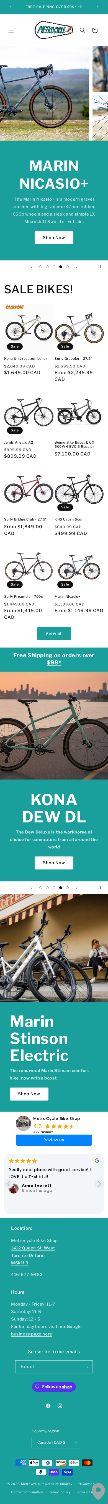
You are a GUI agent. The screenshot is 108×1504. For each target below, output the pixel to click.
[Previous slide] (31, 267)
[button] (11, 30)
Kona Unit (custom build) (25, 358)
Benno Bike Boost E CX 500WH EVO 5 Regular (74, 444)
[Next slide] (77, 267)
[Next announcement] (98, 7)
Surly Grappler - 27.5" (73, 358)
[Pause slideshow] (102, 267)
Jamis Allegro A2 (18, 442)
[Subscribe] (86, 1366)
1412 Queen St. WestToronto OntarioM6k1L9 (33, 1255)
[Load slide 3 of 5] (54, 266)
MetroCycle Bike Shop (56, 1118)
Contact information (27, 1492)
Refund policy (59, 1492)
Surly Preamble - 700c (23, 596)
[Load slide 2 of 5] (47, 266)
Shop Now (54, 237)
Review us (54, 1140)
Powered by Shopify (56, 1483)
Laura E (32, 1201)
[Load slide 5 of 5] (67, 266)
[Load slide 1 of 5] (40, 266)
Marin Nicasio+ (67, 596)
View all (54, 633)
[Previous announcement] (10, 7)
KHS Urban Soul (68, 519)
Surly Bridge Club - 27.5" (25, 519)
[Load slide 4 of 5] (60, 266)
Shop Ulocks (54, 852)
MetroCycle (30, 1483)
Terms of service (89, 1492)
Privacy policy (89, 1484)
